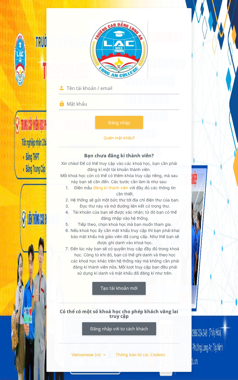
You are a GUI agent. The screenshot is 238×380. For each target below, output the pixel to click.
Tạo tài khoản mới (119, 288)
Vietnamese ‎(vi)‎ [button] (86, 354)
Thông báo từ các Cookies (140, 354)
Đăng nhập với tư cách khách (119, 329)
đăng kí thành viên (110, 187)
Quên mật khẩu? (119, 137)
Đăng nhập (119, 122)
